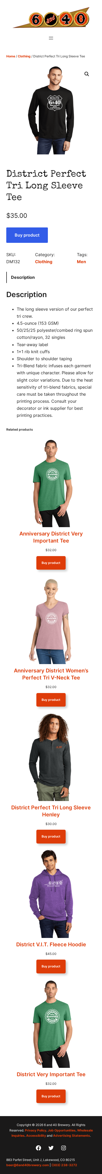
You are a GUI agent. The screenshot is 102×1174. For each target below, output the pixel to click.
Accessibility (36, 1135)
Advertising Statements (71, 1135)
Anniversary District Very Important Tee (51, 537)
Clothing (24, 56)
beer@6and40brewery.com (27, 1165)
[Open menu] (51, 38)
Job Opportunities (62, 1130)
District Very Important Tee (51, 1074)
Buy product (27, 235)
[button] (87, 74)
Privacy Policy (35, 1130)
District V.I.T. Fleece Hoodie (51, 944)
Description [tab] (23, 277)
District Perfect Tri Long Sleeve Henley (51, 811)
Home (10, 56)
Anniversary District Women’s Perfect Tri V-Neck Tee (51, 674)
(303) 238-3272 (64, 1165)
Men (81, 261)
